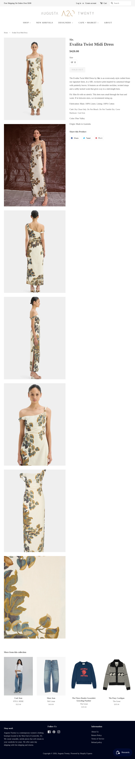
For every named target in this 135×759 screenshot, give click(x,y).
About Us (94, 732)
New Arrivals (44, 23)
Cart (105, 3)
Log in (78, 3)
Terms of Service (97, 739)
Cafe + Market (88, 23)
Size (71, 57)
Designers (65, 23)
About (108, 23)
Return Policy (96, 735)
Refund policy (96, 742)
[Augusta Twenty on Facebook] (49, 732)
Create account (90, 3)
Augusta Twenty (64, 753)
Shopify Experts (86, 753)
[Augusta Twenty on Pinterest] (53, 732)
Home (6, 33)
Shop (26, 23)
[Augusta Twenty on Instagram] (58, 732)
